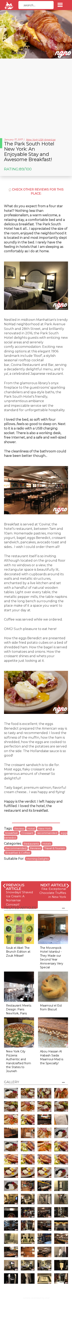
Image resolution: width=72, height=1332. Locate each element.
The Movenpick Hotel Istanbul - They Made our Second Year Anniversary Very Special (51, 957)
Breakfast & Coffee (17, 852)
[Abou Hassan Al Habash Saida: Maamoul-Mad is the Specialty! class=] (53, 1032)
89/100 (25, 169)
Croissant (27, 833)
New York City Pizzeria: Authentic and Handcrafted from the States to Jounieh (18, 1061)
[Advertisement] (36, 97)
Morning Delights (37, 858)
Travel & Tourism (54, 848)
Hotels (47, 843)
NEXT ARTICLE (53, 885)
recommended (47, 833)
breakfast (11, 833)
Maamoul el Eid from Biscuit (51, 1007)
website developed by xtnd (36, 1298)
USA (40, 139)
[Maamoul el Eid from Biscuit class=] (53, 986)
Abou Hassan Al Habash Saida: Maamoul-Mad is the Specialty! (51, 1057)
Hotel (31, 828)
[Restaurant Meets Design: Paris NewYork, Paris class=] (19, 986)
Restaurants (31, 843)
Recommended (15, 848)
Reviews (35, 848)
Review (19, 828)
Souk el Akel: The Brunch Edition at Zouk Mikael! (18, 951)
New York (32, 139)
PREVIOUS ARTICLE (15, 887)
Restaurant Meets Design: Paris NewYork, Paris (18, 1009)
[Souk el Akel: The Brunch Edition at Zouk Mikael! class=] (19, 929)
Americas (49, 139)
